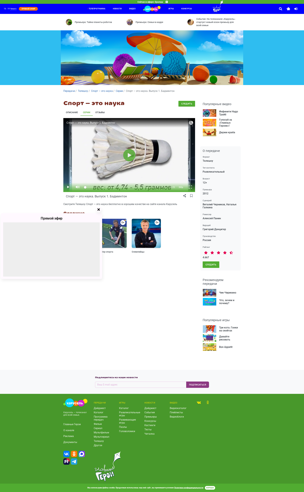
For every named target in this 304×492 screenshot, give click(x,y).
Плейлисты (176, 412)
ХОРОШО (210, 488)
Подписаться (197, 384)
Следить (186, 103)
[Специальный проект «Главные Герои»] (207, 6)
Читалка (149, 433)
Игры (171, 9)
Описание (72, 112)
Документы (70, 442)
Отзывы (100, 112)
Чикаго (13, 9)
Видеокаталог (178, 408)
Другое (98, 445)
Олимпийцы (138, 252)
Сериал (98, 428)
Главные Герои (72, 424)
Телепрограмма (97, 9)
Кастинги (149, 425)
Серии (86, 112)
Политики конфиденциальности (188, 488)
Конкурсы (186, 9)
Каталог (98, 412)
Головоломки (127, 431)
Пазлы (123, 426)
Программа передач (101, 418)
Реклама (68, 436)
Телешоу (99, 441)
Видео (132, 9)
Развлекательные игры (129, 414)
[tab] (199, 402)
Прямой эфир (51, 218)
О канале (68, 430)
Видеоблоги (177, 416)
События (149, 412)
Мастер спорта (105, 252)
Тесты (148, 429)
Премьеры (150, 416)
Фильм (98, 423)
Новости (117, 9)
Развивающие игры (127, 421)
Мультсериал (101, 436)
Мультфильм (101, 432)
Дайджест (100, 408)
